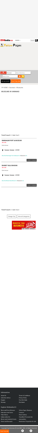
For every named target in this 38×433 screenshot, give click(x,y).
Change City (11, 216)
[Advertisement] (19, 19)
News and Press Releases (8, 410)
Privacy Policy (23, 398)
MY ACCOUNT (6, 81)
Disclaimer (22, 402)
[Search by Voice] (19, 76)
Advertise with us (5, 398)
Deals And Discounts (6, 421)
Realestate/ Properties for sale (27, 421)
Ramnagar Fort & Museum (12, 140)
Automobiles (22, 419)
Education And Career (7, 412)
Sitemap (3, 402)
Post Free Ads (15, 81)
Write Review (5, 145)
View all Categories (24, 216)
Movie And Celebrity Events (8, 419)
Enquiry (3, 400)
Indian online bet (5, 417)
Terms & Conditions (24, 395)
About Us (3, 395)
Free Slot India (23, 400)
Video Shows (4, 415)
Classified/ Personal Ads (26, 417)
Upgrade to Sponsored (31, 160)
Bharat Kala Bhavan (9, 165)
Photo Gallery (23, 415)
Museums (23, 155)
